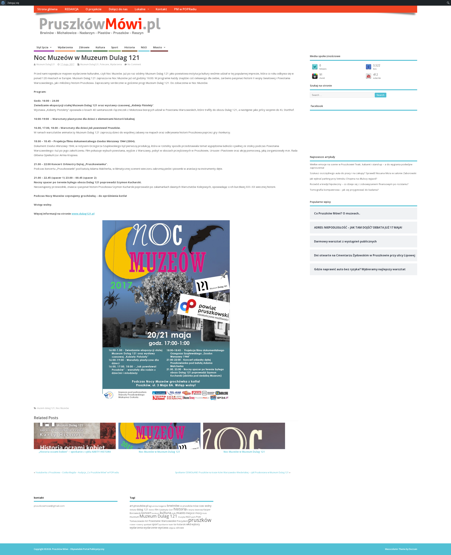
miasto (180, 513)
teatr (171, 524)
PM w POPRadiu (185, 9)
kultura (165, 513)
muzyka (181, 517)
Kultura (100, 47)
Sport (114, 47)
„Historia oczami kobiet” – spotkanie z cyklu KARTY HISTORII (75, 451)
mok (204, 513)
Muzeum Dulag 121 (158, 516)
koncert (146, 513)
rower (133, 524)
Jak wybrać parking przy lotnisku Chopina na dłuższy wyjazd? (343, 178)
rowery (139, 524)
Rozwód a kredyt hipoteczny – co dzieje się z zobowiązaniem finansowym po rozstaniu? (359, 184)
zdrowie (180, 527)
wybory (195, 524)
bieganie (162, 506)
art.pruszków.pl (139, 505)
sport (155, 524)
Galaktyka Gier (166, 509)
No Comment (134, 64)
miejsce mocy (194, 513)
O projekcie (93, 9)
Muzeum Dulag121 (45, 64)
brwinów (173, 506)
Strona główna (47, 9)
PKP (146, 521)
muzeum (134, 516)
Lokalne (140, 9)
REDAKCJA (72, 9)
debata (133, 509)
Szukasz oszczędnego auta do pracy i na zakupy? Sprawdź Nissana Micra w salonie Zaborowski (363, 173)
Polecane (104, 64)
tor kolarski (180, 524)
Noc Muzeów (62, 408)
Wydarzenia (65, 47)
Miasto (157, 47)
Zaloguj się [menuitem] (13, 2)
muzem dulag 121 (46, 408)
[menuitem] (3, 3)
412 (375, 74)
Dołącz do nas (118, 9)
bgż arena (153, 506)
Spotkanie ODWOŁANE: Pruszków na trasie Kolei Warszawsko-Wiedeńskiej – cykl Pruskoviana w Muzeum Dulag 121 (232, 472)
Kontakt (161, 9)
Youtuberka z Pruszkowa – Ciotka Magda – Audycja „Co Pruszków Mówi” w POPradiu (77, 472)
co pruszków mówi (189, 505)
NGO (144, 47)
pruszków (199, 519)
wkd (188, 524)
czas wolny (205, 505)
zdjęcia (172, 527)
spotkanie (163, 524)
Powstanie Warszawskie (162, 521)
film (157, 509)
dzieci (151, 509)
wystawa (163, 527)
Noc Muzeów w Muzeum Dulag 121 (159, 451)
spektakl (148, 524)
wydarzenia (136, 527)
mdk (173, 513)
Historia (129, 47)
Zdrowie (84, 47)
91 (321, 74)
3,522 (376, 65)
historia (180, 509)
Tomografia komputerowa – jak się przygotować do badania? (344, 189)
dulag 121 (142, 509)
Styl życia (42, 47)
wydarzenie (150, 527)
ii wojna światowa (195, 509)
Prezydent (182, 521)
